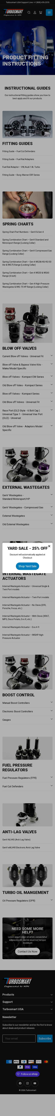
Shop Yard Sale (27, 566)
